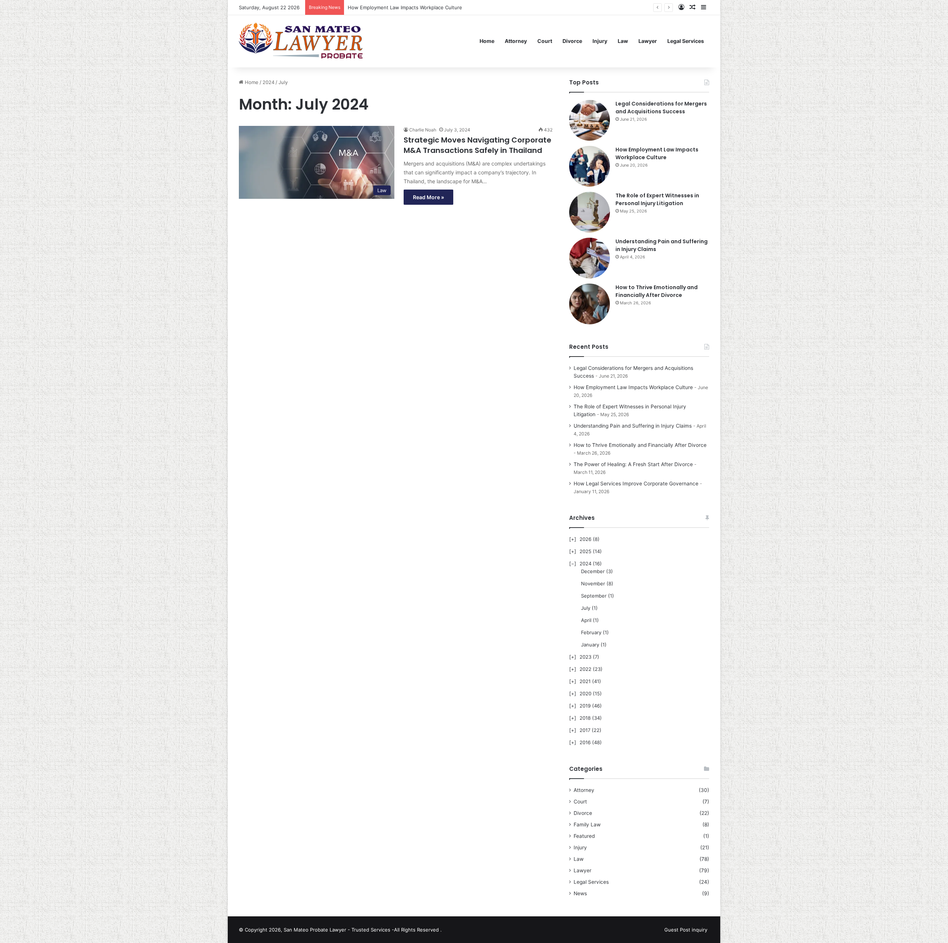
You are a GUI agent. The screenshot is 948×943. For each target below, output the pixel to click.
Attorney (516, 41)
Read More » (428, 197)
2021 (585, 681)
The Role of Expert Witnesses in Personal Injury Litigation (414, 7)
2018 (585, 718)
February (591, 632)
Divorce (572, 41)
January (590, 645)
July (585, 608)
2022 (585, 669)
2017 (585, 730)
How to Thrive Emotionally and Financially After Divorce (656, 291)
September (594, 596)
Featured (584, 836)
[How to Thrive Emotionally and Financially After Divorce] (589, 304)
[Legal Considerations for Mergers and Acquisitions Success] (589, 120)
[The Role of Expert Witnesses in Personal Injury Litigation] (589, 212)
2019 (585, 706)
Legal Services (685, 41)
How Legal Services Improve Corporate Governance (636, 483)
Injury (599, 41)
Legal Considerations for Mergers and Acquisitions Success (661, 107)
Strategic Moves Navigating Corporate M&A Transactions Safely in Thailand (477, 145)
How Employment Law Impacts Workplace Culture (656, 153)
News (580, 893)
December (593, 571)
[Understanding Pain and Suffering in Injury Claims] (589, 258)
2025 (585, 551)
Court (544, 41)
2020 (585, 693)
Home (487, 41)
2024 (268, 82)
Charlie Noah (422, 130)
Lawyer (647, 41)
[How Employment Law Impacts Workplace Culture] (589, 166)
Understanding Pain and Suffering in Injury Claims (633, 426)
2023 (585, 657)
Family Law (587, 824)
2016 (585, 742)
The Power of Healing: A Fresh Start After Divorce (633, 464)
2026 (585, 539)
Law (623, 41)
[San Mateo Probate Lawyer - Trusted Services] (302, 41)
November (593, 583)
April (586, 620)
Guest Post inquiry (685, 930)
